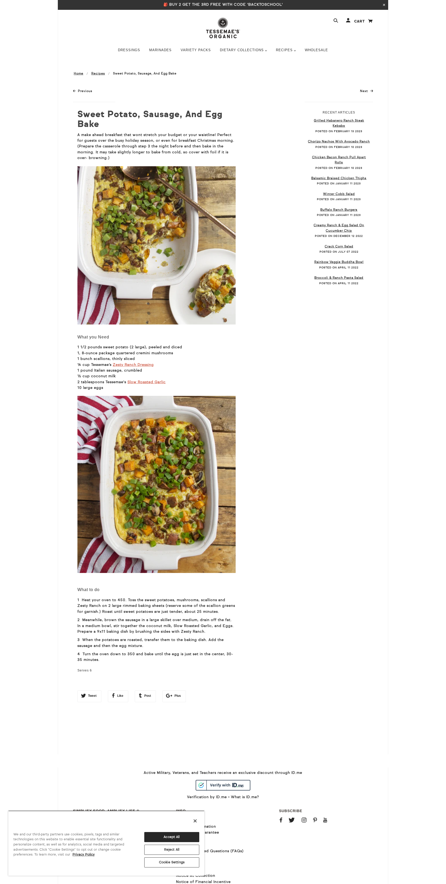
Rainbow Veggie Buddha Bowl (339, 262)
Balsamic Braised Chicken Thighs (339, 178)
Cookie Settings (172, 862)
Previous (85, 91)
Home (78, 73)
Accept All (172, 837)
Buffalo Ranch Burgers (338, 209)
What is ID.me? (245, 797)
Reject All (171, 849)
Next (366, 91)
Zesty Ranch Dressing (133, 365)
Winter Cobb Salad (339, 194)
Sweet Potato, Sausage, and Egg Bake (149, 119)
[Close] (195, 821)
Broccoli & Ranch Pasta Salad (338, 277)
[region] (106, 843)
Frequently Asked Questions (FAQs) (210, 851)
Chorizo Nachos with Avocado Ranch (339, 141)
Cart (363, 21)
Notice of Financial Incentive (203, 882)
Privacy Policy (84, 854)
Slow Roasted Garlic (147, 382)
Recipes (98, 73)
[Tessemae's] (223, 28)
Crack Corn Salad (339, 246)
